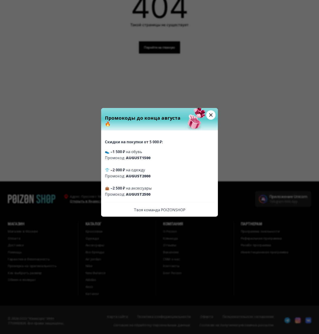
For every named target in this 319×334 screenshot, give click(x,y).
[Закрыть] (211, 115)
